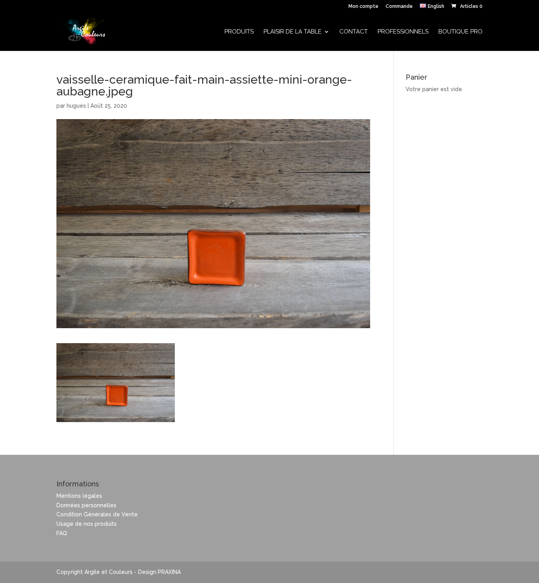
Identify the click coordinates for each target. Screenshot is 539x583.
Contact (353, 32)
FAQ (61, 533)
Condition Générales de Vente (97, 514)
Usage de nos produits (86, 524)
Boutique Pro (460, 32)
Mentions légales (79, 496)
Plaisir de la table (293, 32)
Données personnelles (86, 505)
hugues (76, 106)
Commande (399, 6)
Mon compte (363, 6)
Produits (239, 32)
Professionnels (403, 32)
